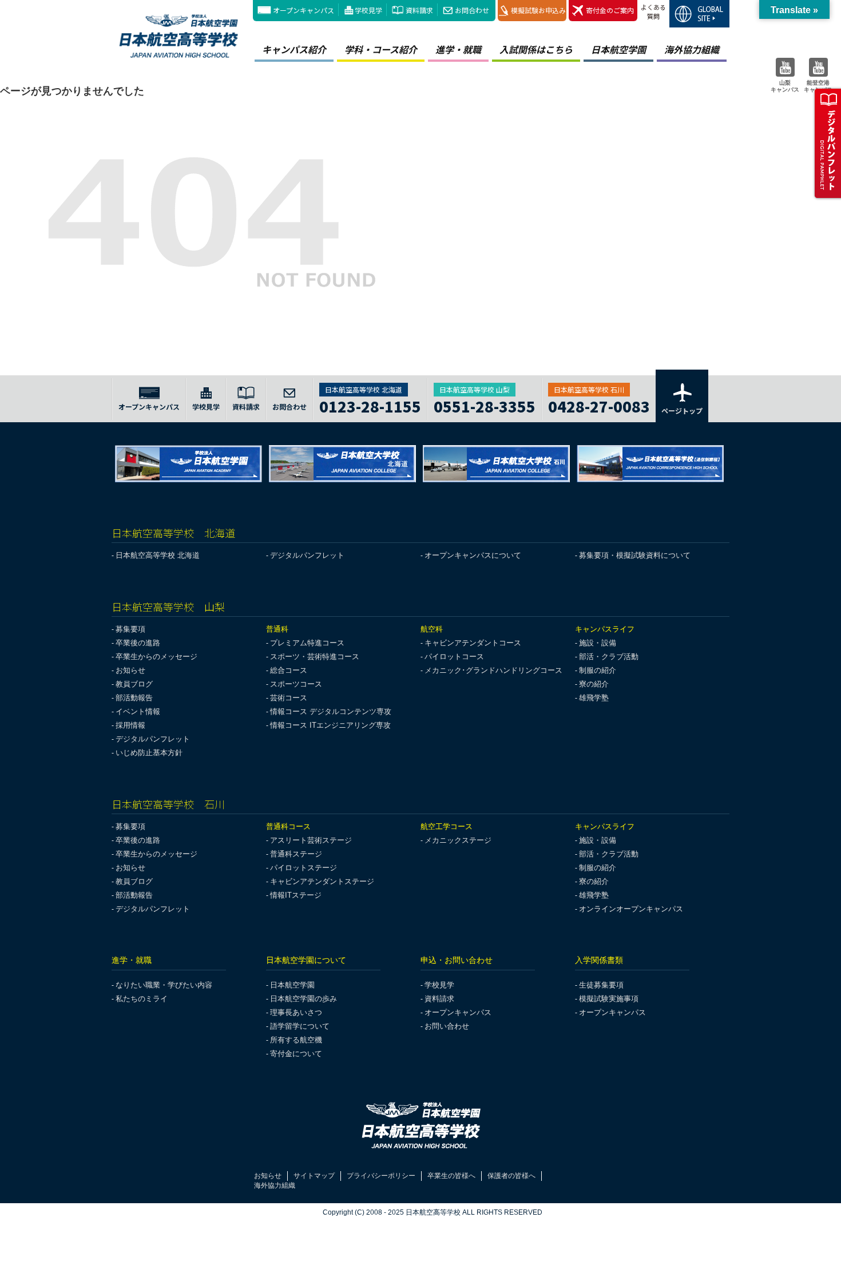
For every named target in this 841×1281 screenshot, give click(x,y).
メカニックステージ (458, 840)
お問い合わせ (447, 1026)
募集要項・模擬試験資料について (635, 555)
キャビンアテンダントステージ (322, 881)
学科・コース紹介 (380, 49)
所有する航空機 (296, 1040)
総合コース (288, 670)
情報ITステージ (296, 895)
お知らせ (130, 670)
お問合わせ (472, 10)
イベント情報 (138, 711)
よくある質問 (653, 11)
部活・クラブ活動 (608, 656)
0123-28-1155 (370, 404)
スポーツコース (296, 684)
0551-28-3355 (484, 404)
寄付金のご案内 (610, 10)
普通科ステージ (296, 854)
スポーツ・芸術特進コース (314, 656)
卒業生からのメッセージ (156, 656)
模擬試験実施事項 (608, 998)
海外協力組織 (691, 49)
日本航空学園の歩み (303, 998)
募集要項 (130, 629)
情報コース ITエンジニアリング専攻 (330, 725)
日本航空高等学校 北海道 (158, 555)
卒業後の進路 (138, 642)
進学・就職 (458, 49)
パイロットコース (454, 656)
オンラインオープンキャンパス (631, 909)
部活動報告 (134, 697)
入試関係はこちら (536, 49)
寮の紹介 (594, 684)
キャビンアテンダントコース (473, 642)
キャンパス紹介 (294, 49)
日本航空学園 (618, 49)
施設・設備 (597, 642)
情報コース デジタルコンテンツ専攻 (330, 711)
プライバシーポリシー (381, 1176)
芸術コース (288, 697)
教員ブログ (134, 684)
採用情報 (130, 725)
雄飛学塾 (594, 697)
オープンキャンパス (303, 10)
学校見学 (368, 10)
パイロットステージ (303, 867)
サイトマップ (314, 1176)
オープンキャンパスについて (473, 555)
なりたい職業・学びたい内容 (164, 985)
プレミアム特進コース (307, 642)
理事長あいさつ (296, 1012)
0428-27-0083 (599, 404)
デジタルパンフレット (307, 555)
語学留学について (300, 1026)
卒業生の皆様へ (451, 1176)
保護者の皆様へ (511, 1176)
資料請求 (419, 10)
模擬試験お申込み (538, 10)
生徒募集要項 (601, 985)
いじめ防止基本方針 (149, 752)
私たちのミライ (142, 998)
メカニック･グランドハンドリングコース (493, 670)
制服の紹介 (597, 670)
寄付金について (296, 1053)
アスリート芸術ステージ (311, 840)
